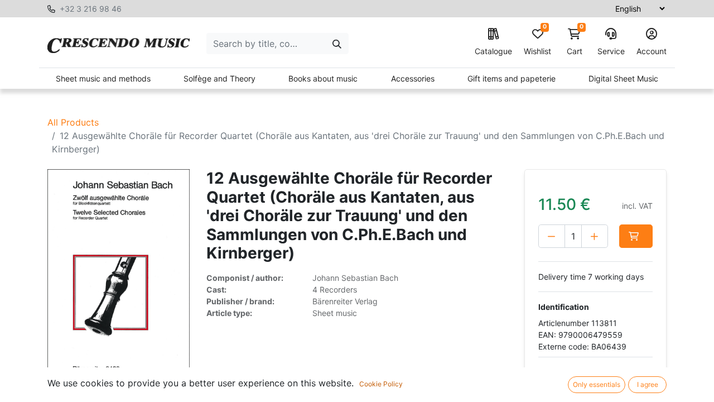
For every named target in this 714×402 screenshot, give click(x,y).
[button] (636, 236)
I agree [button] (647, 384)
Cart (575, 42)
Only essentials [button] (596, 384)
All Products (73, 122)
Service (611, 51)
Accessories (413, 78)
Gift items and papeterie (511, 78)
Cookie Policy (381, 384)
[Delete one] (551, 236)
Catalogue (493, 51)
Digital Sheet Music (623, 78)
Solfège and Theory (219, 78)
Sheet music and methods (103, 78)
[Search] (337, 43)
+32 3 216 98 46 (91, 8)
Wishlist (537, 42)
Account (651, 51)
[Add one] (594, 236)
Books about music (323, 78)
